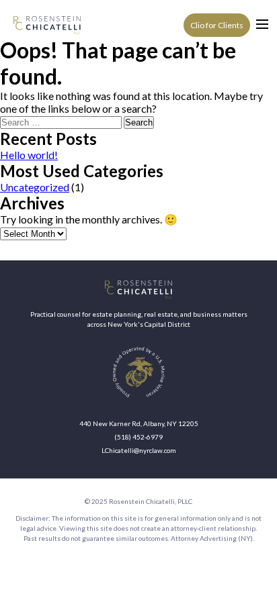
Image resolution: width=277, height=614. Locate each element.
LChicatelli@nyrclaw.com (139, 450)
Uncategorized (34, 187)
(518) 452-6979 (138, 437)
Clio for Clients (216, 25)
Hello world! (29, 154)
